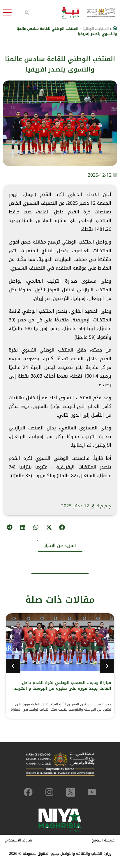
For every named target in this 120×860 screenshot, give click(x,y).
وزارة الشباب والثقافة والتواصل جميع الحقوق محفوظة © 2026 (60, 853)
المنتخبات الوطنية (95, 28)
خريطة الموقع (103, 840)
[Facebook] (28, 792)
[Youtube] (91, 792)
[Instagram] (49, 792)
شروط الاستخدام (18, 840)
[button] (61, 527)
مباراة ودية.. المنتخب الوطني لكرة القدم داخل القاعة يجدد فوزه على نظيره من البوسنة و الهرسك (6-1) (61, 688)
